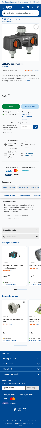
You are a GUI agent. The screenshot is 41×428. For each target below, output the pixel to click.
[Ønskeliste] (33, 7)
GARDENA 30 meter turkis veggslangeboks (13, 267)
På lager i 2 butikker (10, 284)
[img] (14, 270)
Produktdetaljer (9, 195)
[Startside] (13, 7)
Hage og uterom (20, 19)
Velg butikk (26, 114)
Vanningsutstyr (7, 21)
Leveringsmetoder (28, 167)
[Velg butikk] (28, 7)
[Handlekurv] (38, 7)
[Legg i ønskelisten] (36, 27)
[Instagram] (24, 409)
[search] (4, 13)
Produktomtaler (23, 195)
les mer (27, 81)
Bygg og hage (7, 19)
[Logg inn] (23, 7)
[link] (32, 71)
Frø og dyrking (9, 187)
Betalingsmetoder (12, 167)
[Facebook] (14, 409)
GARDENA (6, 66)
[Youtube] (19, 409)
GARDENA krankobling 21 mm (13, 320)
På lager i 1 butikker (10, 340)
